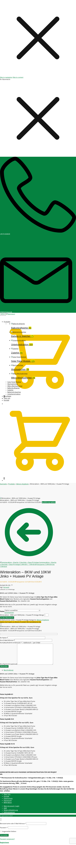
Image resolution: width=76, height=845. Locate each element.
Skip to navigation (6, 77)
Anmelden (4, 835)
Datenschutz (8, 798)
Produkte (11, 484)
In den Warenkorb (7, 618)
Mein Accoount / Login (11, 806)
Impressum (8, 800)
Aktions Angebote (22, 484)
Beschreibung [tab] (8, 670)
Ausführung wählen (49, 502)
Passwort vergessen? (7, 839)
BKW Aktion (8, 803)
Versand (6, 587)
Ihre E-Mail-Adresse (7, 640)
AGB (5, 808)
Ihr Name (4, 638)
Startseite (3, 484)
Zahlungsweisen (9, 812)
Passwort (4, 828)
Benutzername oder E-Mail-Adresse (13, 824)
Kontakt (6, 796)
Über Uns (7, 794)
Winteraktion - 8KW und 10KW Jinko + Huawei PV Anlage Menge (22, 615)
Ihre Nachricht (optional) (8, 664)
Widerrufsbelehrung (11, 810)
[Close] (0, 624)
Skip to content (18, 77)
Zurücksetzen (9, 613)
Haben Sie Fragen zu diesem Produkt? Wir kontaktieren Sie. (20, 622)
